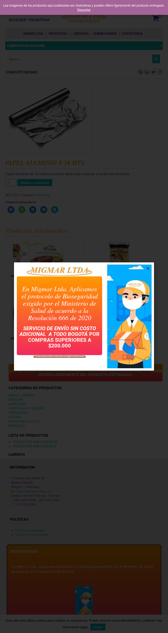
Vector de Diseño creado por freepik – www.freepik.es (59, 357)
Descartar (84, 9)
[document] (84, 316)
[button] (148, 268)
